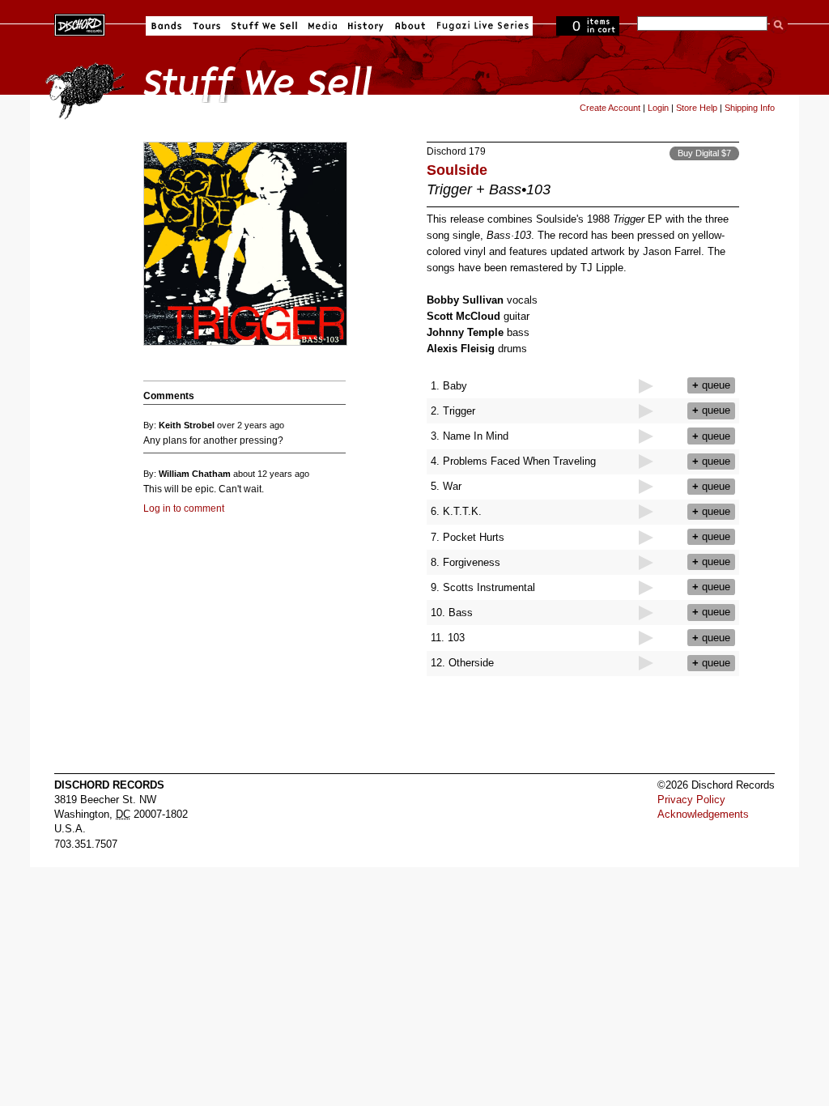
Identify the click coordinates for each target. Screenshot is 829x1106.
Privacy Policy (691, 799)
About (410, 26)
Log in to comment (183, 508)
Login (658, 108)
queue (711, 385)
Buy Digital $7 (704, 153)
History (366, 26)
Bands (166, 26)
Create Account (610, 108)
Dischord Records (79, 23)
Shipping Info (750, 108)
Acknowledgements (703, 814)
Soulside (457, 170)
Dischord (446, 151)
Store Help (696, 108)
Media (322, 26)
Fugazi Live (480, 26)
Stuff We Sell (264, 26)
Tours (206, 26)
